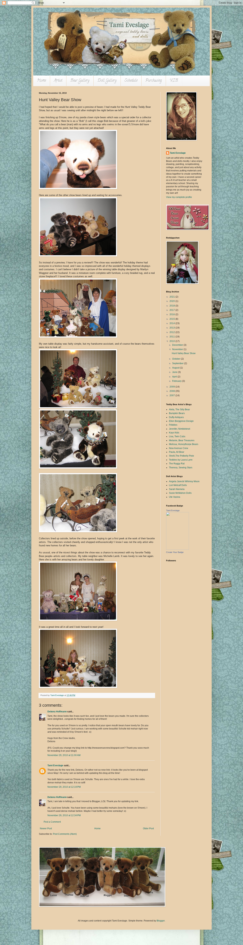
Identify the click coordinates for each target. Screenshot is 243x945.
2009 (172, 386)
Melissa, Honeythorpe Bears (183, 444)
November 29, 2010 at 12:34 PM (64, 815)
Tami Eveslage (55, 765)
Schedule (131, 81)
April (175, 376)
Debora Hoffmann (57, 711)
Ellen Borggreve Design (181, 421)
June (175, 372)
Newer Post (46, 828)
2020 (172, 301)
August (176, 367)
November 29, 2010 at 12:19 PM (64, 787)
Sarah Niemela (177, 489)
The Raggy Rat (177, 463)
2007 (172, 395)
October (176, 359)
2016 (172, 314)
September (178, 363)
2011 (172, 336)
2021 (172, 296)
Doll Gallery (107, 81)
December (178, 345)
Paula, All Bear (176, 452)
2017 (172, 310)
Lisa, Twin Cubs (177, 436)
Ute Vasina (174, 497)
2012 (172, 332)
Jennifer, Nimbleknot (179, 429)
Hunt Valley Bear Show (184, 353)
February (177, 381)
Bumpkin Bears (177, 413)
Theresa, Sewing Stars (180, 467)
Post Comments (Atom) (65, 834)
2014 (172, 323)
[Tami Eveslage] (177, 549)
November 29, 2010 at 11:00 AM (63, 755)
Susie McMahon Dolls (180, 493)
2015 (172, 319)
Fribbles (173, 425)
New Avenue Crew (178, 448)
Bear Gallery (79, 81)
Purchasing (153, 81)
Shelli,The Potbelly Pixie (181, 455)
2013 (172, 327)
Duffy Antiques (176, 417)
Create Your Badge (175, 552)
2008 (172, 391)
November (178, 349)
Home (41, 81)
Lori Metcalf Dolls (178, 485)
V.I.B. (174, 81)
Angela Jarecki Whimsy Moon (184, 481)
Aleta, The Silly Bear (179, 409)
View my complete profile (179, 197)
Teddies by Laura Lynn (181, 459)
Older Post (148, 828)
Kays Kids (174, 432)
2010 (172, 341)
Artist (58, 81)
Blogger (161, 920)
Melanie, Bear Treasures (181, 440)
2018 (172, 305)
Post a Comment (52, 822)
